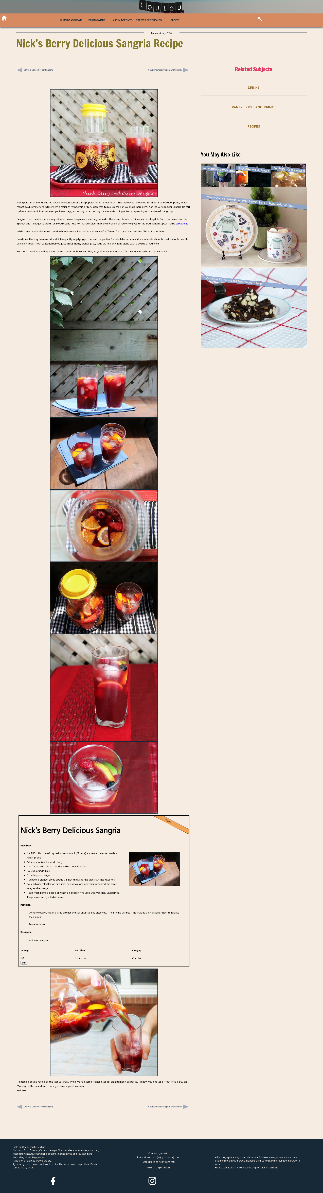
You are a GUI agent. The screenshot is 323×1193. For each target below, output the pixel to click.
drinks (253, 87)
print (24, 962)
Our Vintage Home (71, 20)
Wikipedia (181, 223)
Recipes (175, 20)
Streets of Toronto (149, 20)
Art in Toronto (123, 20)
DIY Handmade (96, 20)
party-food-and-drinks (253, 107)
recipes (253, 126)
